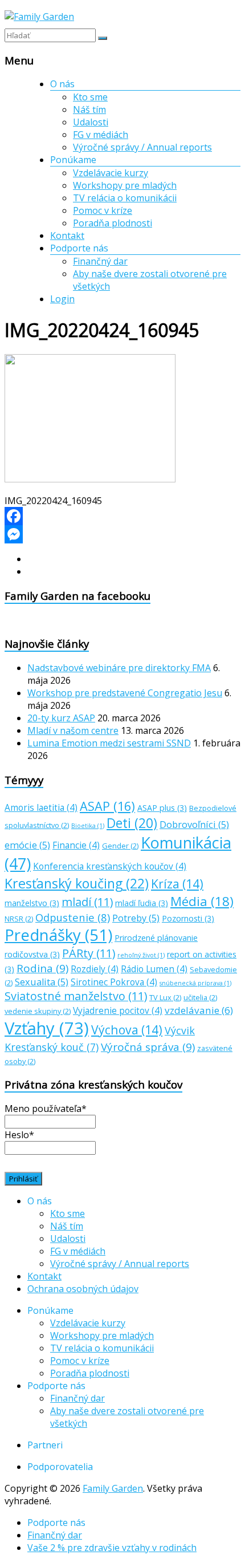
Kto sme (90, 97)
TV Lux (165, 997)
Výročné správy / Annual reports (142, 147)
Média (202, 901)
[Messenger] (122, 534)
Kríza (177, 883)
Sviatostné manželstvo (76, 996)
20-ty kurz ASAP (61, 718)
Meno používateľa (46, 1108)
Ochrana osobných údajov (82, 1288)
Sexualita (41, 982)
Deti (132, 823)
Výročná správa (148, 1047)
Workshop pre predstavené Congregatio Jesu (124, 693)
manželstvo (32, 903)
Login (62, 299)
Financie (76, 845)
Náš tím (89, 109)
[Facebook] (122, 516)
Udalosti (90, 122)
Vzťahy (47, 1028)
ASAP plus (162, 807)
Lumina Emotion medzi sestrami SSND (109, 743)
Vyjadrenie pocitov (117, 1011)
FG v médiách (100, 134)
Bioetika (87, 826)
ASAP (107, 806)
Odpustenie (72, 917)
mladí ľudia (141, 903)
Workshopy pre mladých (125, 185)
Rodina (42, 968)
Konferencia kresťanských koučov (109, 866)
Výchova (126, 1029)
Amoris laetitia (41, 808)
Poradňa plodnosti (112, 223)
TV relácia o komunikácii (125, 198)
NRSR (19, 919)
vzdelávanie (199, 1010)
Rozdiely (95, 969)
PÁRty (88, 953)
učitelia (200, 997)
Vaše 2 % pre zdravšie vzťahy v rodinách (112, 1547)
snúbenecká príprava (195, 983)
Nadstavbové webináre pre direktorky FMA (119, 667)
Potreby (136, 918)
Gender (120, 846)
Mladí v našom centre (73, 730)
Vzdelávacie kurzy (110, 173)
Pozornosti (188, 918)
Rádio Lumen (154, 969)
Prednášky (58, 934)
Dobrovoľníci (194, 824)
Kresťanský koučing (77, 883)
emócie (27, 845)
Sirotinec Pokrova (114, 982)
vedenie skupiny (38, 1011)
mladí (87, 902)
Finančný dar (100, 261)
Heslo (19, 1134)
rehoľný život (141, 955)
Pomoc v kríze (102, 210)
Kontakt (67, 235)
